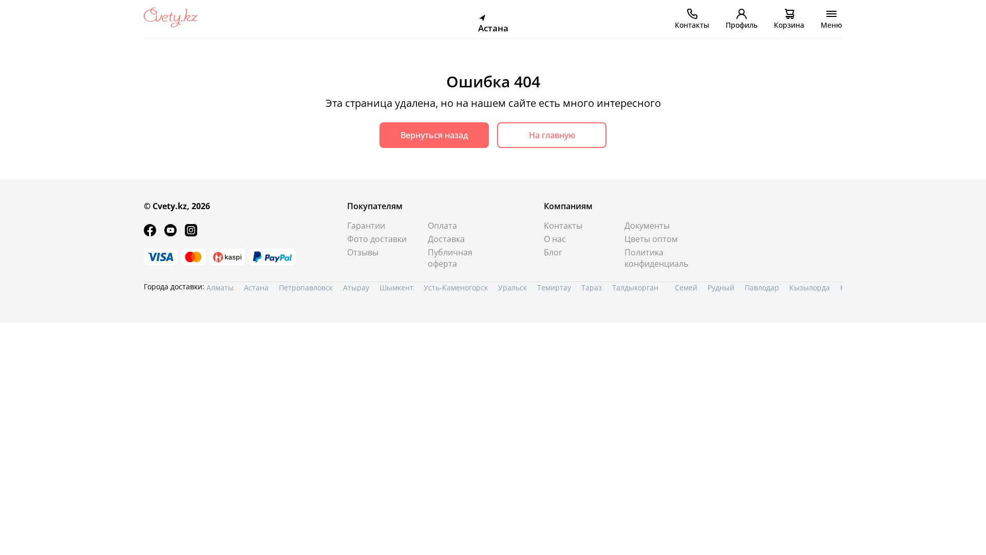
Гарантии (366, 225)
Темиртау (554, 287)
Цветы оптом (651, 239)
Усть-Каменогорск (456, 287)
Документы (647, 225)
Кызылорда (809, 287)
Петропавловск (306, 287)
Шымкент (396, 287)
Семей (686, 287)
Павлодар (762, 287)
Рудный (721, 287)
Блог (553, 252)
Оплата (442, 225)
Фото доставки (377, 239)
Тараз (591, 287)
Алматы (220, 287)
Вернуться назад (434, 135)
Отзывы (362, 252)
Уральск (512, 287)
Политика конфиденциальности (656, 258)
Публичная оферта (450, 258)
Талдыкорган (635, 287)
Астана (256, 287)
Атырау (356, 287)
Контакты (563, 225)
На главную (552, 135)
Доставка (446, 239)
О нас (555, 239)
